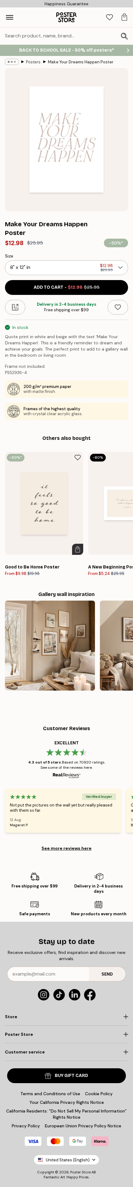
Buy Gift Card (71, 1075)
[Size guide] (15, 307)
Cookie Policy (99, 1093)
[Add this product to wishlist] (118, 307)
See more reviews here (66, 848)
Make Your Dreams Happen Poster (81, 62)
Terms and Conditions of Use (50, 1093)
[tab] (109, 17)
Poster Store (80, 1172)
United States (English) (68, 1160)
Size (9, 256)
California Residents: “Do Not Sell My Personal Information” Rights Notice (66, 1114)
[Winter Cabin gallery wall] (50, 646)
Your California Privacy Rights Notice (66, 1102)
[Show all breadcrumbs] (12, 62)
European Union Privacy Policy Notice (83, 1126)
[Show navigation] (9, 17)
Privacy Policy (26, 1126)
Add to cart (67, 287)
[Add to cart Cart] (77, 549)
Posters (33, 62)
